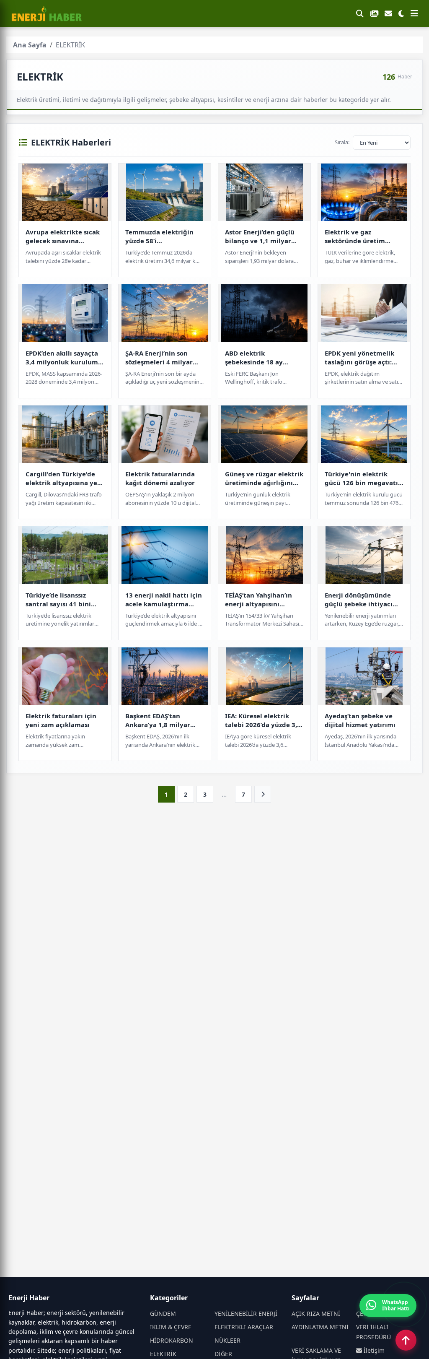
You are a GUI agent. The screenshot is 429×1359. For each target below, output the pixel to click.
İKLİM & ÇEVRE (170, 1327)
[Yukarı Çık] (405, 1340)
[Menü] (414, 13)
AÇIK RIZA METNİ (316, 1313)
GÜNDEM (163, 1313)
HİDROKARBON (171, 1340)
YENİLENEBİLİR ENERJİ (245, 1313)
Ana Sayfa (30, 44)
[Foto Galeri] (374, 13)
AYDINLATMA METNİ (320, 1327)
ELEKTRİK (163, 1354)
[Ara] (360, 13)
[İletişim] (388, 13)
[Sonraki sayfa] (262, 794)
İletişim (373, 1350)
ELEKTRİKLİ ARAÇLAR (243, 1327)
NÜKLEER (227, 1340)
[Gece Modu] (401, 13)
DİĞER (223, 1354)
